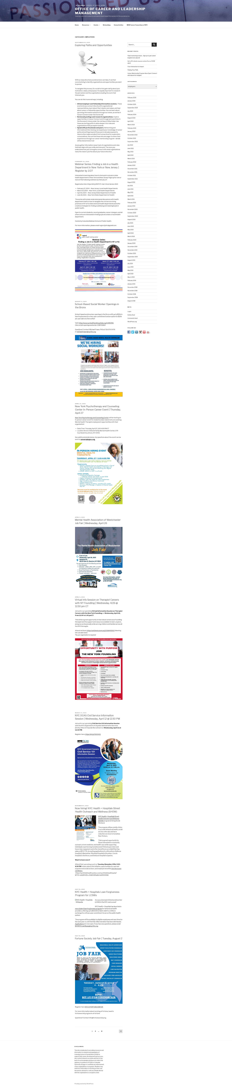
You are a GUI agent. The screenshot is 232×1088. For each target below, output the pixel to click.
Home (77, 25)
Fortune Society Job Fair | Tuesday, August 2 (98, 938)
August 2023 (131, 118)
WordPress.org (132, 321)
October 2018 (132, 294)
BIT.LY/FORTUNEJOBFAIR (94, 1007)
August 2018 (131, 301)
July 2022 (130, 145)
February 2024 (132, 114)
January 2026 (131, 101)
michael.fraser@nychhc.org (86, 332)
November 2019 (132, 250)
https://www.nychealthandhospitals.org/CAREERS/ (96, 323)
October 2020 (132, 212)
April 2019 (130, 273)
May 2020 (131, 229)
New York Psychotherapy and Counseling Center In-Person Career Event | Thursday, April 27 (98, 409)
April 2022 (130, 155)
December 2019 (132, 246)
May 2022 (130, 151)
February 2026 (132, 97)
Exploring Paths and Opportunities (93, 45)
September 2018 (133, 297)
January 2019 (131, 284)
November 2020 (133, 209)
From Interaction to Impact (136, 66)
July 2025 (130, 111)
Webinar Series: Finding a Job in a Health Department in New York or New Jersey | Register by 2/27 (97, 167)
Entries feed (131, 315)
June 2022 (131, 148)
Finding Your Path (133, 70)
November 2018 (132, 290)
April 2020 (131, 233)
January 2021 (131, 206)
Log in (129, 311)
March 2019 (131, 277)
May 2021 (130, 192)
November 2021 (132, 172)
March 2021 (131, 199)
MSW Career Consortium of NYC (137, 25)
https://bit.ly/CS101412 (93, 734)
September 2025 (133, 107)
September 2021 (133, 179)
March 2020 (131, 236)
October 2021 (132, 175)
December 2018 (132, 287)
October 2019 (132, 253)
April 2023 (130, 121)
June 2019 (130, 267)
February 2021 (132, 202)
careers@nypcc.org (88, 439)
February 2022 (132, 162)
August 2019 (131, 260)
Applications (79, 924)
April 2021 (130, 196)
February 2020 (132, 240)
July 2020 (130, 223)
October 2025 (132, 104)
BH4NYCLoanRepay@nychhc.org (86, 926)
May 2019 (130, 270)
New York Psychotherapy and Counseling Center (92, 418)
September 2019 (133, 256)
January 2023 (131, 131)
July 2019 (130, 263)
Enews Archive (118, 25)
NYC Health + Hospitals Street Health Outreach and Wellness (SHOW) (108, 819)
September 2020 (133, 216)
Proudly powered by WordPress (83, 1083)
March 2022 (131, 158)
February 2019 (132, 280)
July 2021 (130, 185)
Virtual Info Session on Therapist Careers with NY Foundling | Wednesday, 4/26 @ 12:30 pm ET (97, 603)
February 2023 (132, 128)
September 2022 (133, 141)
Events (96, 25)
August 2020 (131, 219)
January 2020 (131, 243)
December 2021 (132, 168)
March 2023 (131, 124)
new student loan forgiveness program (88, 909)
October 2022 (132, 138)
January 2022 (131, 165)
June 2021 (130, 189)
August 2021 (131, 182)
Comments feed (132, 318)
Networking (106, 25)
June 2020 (131, 226)
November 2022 (132, 135)
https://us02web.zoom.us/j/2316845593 (100, 630)
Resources (85, 25)
